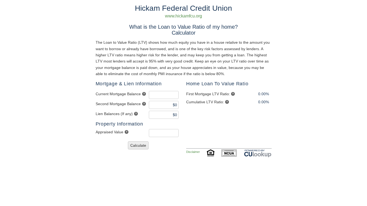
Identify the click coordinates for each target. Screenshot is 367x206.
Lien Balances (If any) (114, 114)
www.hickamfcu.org (183, 16)
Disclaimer (193, 151)
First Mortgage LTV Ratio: (208, 94)
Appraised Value (109, 132)
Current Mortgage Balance (118, 94)
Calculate (138, 145)
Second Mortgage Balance (118, 104)
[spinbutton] (163, 95)
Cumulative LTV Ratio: (205, 102)
